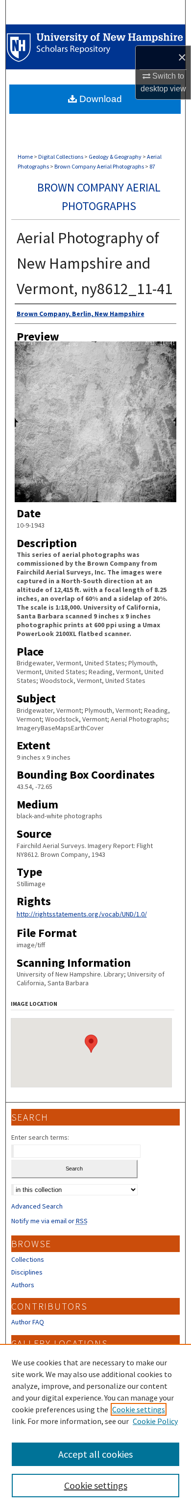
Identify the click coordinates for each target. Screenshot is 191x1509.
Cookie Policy (155, 1421)
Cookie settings (138, 1409)
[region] (95, 1426)
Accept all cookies (95, 1454)
